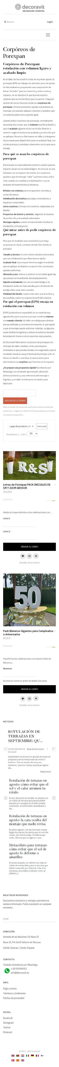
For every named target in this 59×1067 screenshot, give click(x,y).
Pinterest (7, 1032)
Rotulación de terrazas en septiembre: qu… (25, 736)
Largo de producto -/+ (20, 426)
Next (54, 749)
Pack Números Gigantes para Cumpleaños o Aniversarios (28, 632)
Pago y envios (10, 988)
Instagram (8, 1022)
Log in (50, 21)
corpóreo (23, 362)
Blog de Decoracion (35, 749)
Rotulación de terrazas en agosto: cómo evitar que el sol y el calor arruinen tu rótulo (28, 786)
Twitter (7, 1027)
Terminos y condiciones (14, 993)
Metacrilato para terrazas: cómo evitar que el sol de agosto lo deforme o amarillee (28, 851)
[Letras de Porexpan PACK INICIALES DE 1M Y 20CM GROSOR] (29, 465)
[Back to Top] (51, 1041)
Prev (6, 749)
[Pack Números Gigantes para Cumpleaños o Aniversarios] (29, 599)
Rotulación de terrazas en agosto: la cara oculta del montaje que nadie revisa (28, 820)
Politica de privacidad (13, 998)
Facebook (8, 1018)
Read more (45, 771)
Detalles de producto (30, 562)
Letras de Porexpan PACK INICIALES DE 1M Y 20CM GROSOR (27, 486)
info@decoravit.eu (20, 972)
